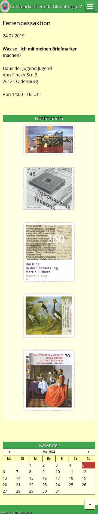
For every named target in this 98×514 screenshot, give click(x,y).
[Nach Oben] (89, 504)
